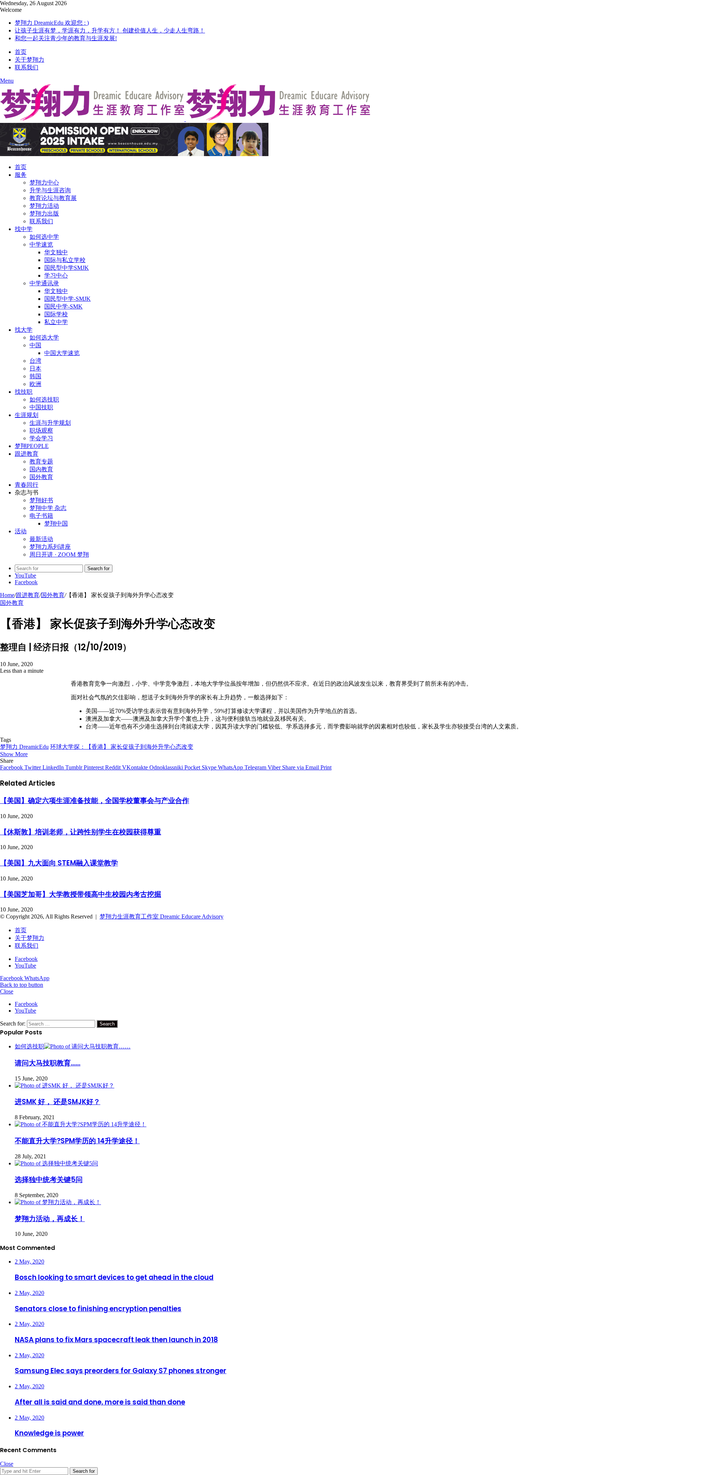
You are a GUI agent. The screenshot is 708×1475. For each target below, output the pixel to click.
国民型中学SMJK (66, 268)
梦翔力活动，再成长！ (50, 1219)
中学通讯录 (44, 283)
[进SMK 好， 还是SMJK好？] (64, 1085)
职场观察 (41, 430)
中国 (35, 345)
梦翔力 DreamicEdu (24, 747)
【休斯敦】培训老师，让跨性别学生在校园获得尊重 (80, 832)
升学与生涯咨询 (50, 190)
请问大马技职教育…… (47, 1063)
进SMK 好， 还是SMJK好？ (57, 1102)
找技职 (23, 392)
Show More (14, 754)
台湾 (35, 361)
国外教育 (41, 477)
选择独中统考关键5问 (49, 1180)
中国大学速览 (62, 353)
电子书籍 (41, 516)
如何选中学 (44, 237)
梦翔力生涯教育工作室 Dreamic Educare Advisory (161, 916)
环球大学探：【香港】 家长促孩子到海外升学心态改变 (121, 747)
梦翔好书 (41, 500)
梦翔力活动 (44, 206)
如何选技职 (44, 399)
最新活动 (41, 539)
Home (7, 595)
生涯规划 (26, 415)
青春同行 (26, 485)
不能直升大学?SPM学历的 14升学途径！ (77, 1141)
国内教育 (41, 469)
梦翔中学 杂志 (48, 508)
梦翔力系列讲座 (50, 547)
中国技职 (41, 407)
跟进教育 (26, 454)
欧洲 (35, 384)
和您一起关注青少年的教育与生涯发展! (66, 38)
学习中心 (56, 275)
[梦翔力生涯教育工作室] (185, 119)
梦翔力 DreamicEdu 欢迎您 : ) (52, 23)
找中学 (23, 229)
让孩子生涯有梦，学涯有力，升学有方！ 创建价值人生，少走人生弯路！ (110, 30)
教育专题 (41, 461)
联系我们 (26, 67)
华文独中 (56, 252)
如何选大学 (44, 337)
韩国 (35, 376)
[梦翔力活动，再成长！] (58, 1202)
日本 (35, 368)
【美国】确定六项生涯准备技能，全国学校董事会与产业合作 (94, 801)
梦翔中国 (56, 523)
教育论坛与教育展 (53, 198)
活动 (21, 531)
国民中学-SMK (63, 306)
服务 (21, 175)
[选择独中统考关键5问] (56, 1163)
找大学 (23, 330)
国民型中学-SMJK (67, 299)
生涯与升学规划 (50, 423)
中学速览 (41, 244)
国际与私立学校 (65, 260)
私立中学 (56, 322)
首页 (21, 52)
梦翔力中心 (44, 182)
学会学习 (41, 438)
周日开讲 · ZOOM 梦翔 (59, 554)
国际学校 (56, 314)
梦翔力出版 (44, 213)
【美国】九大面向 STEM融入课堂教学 (59, 863)
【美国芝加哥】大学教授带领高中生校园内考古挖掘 (80, 894)
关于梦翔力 (29, 59)
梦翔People (32, 446)
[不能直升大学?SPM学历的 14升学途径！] (80, 1124)
